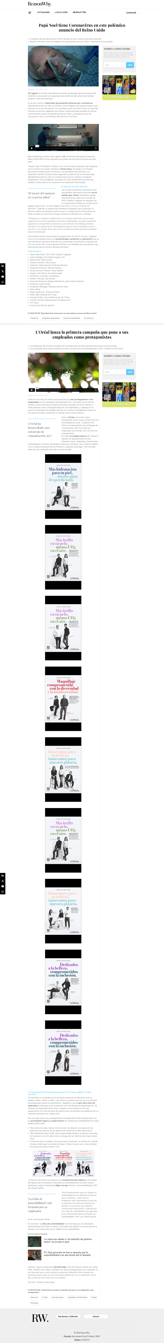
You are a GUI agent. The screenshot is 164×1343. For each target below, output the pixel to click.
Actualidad (43, 12)
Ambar (54, 405)
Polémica (34, 318)
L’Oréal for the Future (45, 1282)
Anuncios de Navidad (71, 318)
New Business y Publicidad (68, 1316)
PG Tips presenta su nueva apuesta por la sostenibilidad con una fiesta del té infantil (67, 1253)
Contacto (96, 1316)
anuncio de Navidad (69, 93)
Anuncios (34, 1297)
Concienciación (58, 1297)
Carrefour (84, 407)
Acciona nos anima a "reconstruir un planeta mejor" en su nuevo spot (68, 1240)
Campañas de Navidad (50, 318)
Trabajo (94, 1297)
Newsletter (79, 12)
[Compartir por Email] (2, 276)
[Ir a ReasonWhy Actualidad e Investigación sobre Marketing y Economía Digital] (39, 3)
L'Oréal (45, 1297)
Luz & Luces (61, 12)
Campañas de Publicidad (77, 1297)
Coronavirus (88, 318)
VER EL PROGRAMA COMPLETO (119, 97)
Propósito (34, 1303)
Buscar (132, 13)
